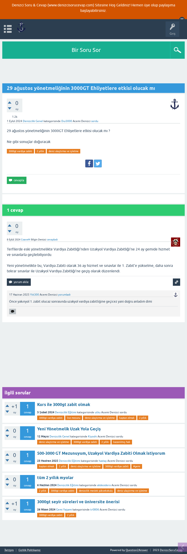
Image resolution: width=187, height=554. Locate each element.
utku (98, 412)
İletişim (9, 550)
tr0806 (94, 509)
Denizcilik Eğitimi (65, 412)
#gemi (136, 466)
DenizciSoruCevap (171, 550)
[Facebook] (89, 163)
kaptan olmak (127, 417)
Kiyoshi (92, 436)
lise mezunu (73, 417)
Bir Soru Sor (86, 50)
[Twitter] (98, 163)
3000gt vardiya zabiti (20, 151)
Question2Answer (137, 550)
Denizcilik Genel (33, 121)
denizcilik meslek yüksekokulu (96, 490)
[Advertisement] (93, 71)
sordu (94, 121)
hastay (103, 460)
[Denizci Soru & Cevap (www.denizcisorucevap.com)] (21, 27)
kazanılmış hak (121, 442)
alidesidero (104, 485)
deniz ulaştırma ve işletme (63, 151)
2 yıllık (40, 151)
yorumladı (64, 294)
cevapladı (52, 239)
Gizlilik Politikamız (29, 550)
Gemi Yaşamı (64, 509)
